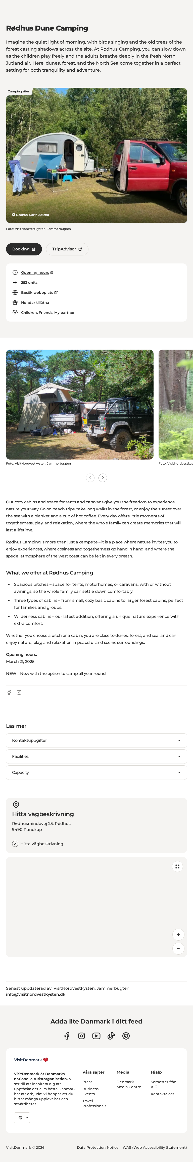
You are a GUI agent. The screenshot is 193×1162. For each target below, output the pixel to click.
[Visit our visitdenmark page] (96, 1036)
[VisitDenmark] (31, 1059)
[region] (96, 907)
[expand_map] (177, 866)
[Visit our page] (81, 1036)
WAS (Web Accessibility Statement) (155, 1147)
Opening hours (35, 272)
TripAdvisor (64, 249)
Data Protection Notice (98, 1147)
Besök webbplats (37, 292)
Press (87, 1082)
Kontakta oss (162, 1094)
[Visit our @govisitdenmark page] (111, 1036)
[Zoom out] (178, 949)
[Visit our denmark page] (66, 1036)
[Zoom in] (178, 935)
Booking (21, 249)
